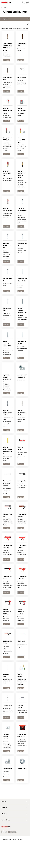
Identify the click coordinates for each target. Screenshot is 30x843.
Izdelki (5, 7)
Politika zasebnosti (17, 839)
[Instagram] (6, 832)
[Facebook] (3, 832)
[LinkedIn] (9, 832)
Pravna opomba (7, 839)
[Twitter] (12, 832)
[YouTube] (15, 832)
